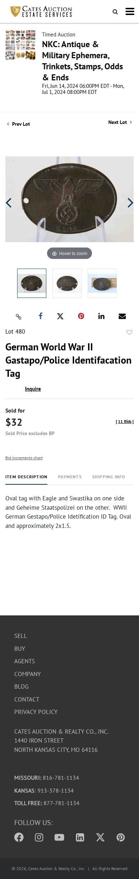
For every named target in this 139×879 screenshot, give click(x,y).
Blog (21, 686)
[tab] (26, 479)
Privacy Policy (35, 712)
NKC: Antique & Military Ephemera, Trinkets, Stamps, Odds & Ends (82, 61)
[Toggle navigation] (130, 11)
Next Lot (118, 122)
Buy (19, 649)
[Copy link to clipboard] (19, 316)
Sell (20, 636)
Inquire (33, 388)
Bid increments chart (24, 457)
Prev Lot (20, 124)
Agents (24, 661)
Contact (26, 699)
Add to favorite (129, 332)
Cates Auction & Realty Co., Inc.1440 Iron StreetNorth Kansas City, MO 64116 (61, 741)
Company (27, 674)
